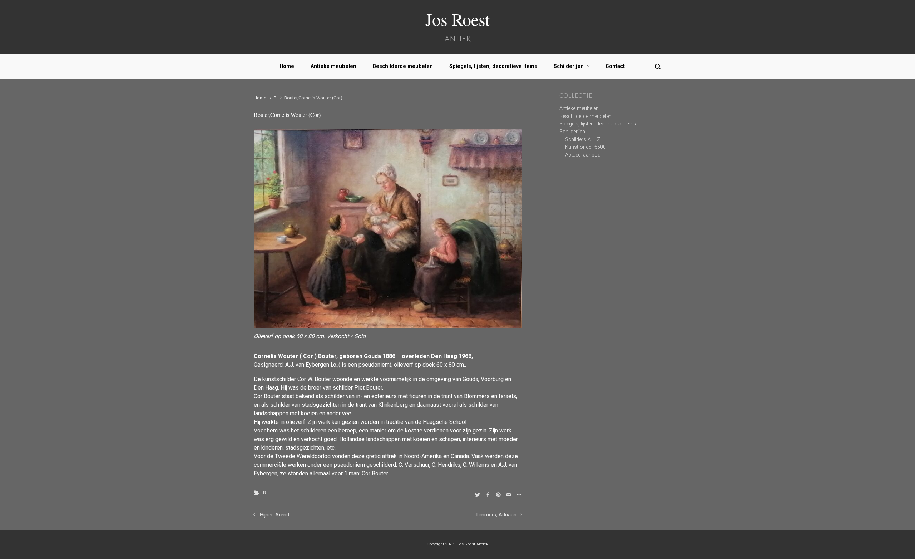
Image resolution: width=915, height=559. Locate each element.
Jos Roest (457, 19)
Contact (615, 66)
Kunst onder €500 (585, 147)
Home (287, 66)
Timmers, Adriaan (495, 515)
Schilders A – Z (582, 140)
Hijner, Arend (274, 515)
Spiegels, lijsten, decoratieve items (493, 66)
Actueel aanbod (582, 155)
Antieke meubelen (333, 66)
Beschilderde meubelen (403, 66)
